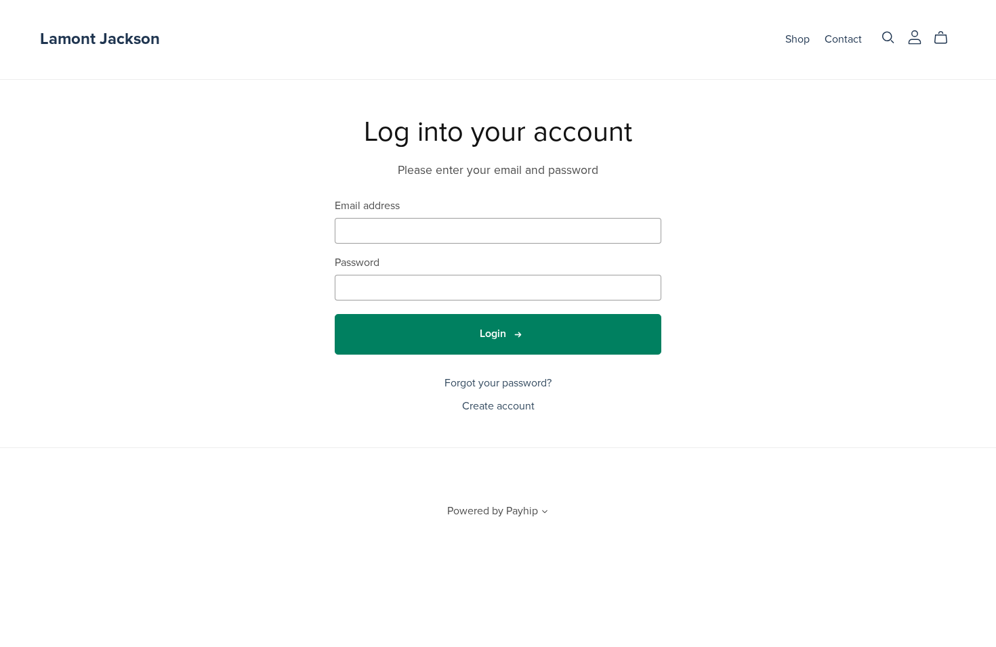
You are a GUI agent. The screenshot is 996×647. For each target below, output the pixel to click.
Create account (498, 406)
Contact (843, 39)
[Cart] (946, 38)
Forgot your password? (498, 383)
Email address (367, 206)
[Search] (888, 37)
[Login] (915, 36)
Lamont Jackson (100, 39)
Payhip (522, 511)
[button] (545, 513)
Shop (797, 39)
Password (357, 262)
